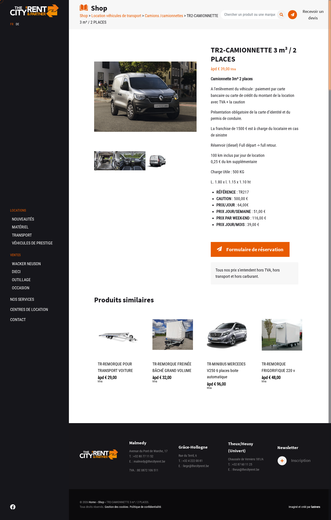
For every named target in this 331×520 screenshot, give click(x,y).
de (17, 24)
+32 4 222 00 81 (193, 461)
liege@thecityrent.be (196, 466)
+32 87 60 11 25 (242, 464)
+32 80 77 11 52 (143, 456)
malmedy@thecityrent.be (149, 461)
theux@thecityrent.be (246, 470)
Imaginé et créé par (304, 507)
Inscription (300, 460)
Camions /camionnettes (164, 15)
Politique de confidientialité (145, 507)
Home (92, 502)
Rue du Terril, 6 (188, 456)
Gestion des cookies (116, 507)
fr (12, 24)
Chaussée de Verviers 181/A (245, 459)
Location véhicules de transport (116, 15)
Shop (84, 15)
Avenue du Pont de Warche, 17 (148, 451)
